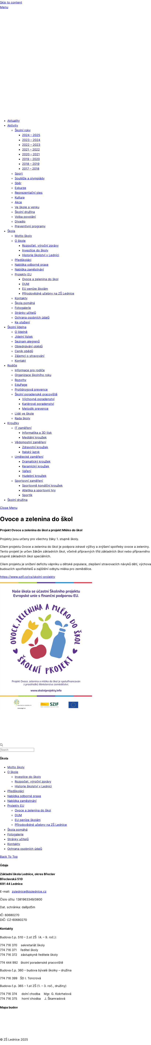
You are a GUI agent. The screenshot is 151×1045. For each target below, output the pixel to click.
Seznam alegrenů (27, 341)
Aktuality (13, 120)
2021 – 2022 (31, 149)
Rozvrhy (20, 380)
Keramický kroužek (35, 466)
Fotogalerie (23, 308)
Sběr (18, 183)
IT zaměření (23, 428)
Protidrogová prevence (31, 389)
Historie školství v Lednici (40, 255)
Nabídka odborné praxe (31, 264)
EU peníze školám (35, 288)
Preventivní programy (30, 226)
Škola (11, 231)
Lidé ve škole (24, 413)
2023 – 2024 (31, 140)
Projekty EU (23, 274)
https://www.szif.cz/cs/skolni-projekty (27, 577)
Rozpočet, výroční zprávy (40, 245)
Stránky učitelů (25, 313)
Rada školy (22, 418)
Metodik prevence (35, 408)
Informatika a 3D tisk (37, 432)
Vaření (26, 471)
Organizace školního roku (33, 375)
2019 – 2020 (31, 159)
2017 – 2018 (30, 168)
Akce (18, 202)
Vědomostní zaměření (30, 442)
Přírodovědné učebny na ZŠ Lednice (48, 293)
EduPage (21, 385)
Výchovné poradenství (38, 399)
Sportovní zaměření (29, 481)
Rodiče (12, 365)
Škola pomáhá (25, 303)
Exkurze (20, 188)
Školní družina (25, 212)
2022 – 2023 (31, 145)
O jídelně (21, 332)
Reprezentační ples (29, 192)
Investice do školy (35, 250)
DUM (25, 284)
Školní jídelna (16, 327)
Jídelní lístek (24, 336)
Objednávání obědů (29, 346)
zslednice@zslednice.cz (29, 891)
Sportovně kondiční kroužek (42, 485)
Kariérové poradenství (38, 404)
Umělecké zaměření (29, 457)
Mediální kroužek (34, 437)
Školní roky (23, 130)
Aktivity (12, 125)
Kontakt (20, 360)
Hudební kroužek (34, 476)
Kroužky (13, 423)
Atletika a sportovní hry (39, 490)
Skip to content (11, 2)
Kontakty (21, 298)
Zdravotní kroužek (35, 447)
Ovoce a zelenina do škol (40, 279)
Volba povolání (25, 217)
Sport (19, 173)
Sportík (27, 495)
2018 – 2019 (30, 164)
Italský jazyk (31, 452)
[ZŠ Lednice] (75, 113)
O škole (20, 241)
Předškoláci (23, 260)
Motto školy (23, 236)
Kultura (19, 197)
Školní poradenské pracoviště (36, 394)
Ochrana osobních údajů (32, 317)
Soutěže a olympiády (30, 178)
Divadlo (20, 221)
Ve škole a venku (27, 207)
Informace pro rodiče (30, 370)
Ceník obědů (24, 351)
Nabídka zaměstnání (29, 269)
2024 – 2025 (31, 135)
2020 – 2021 (31, 154)
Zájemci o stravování (29, 356)
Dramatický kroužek (36, 461)
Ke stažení (22, 322)
